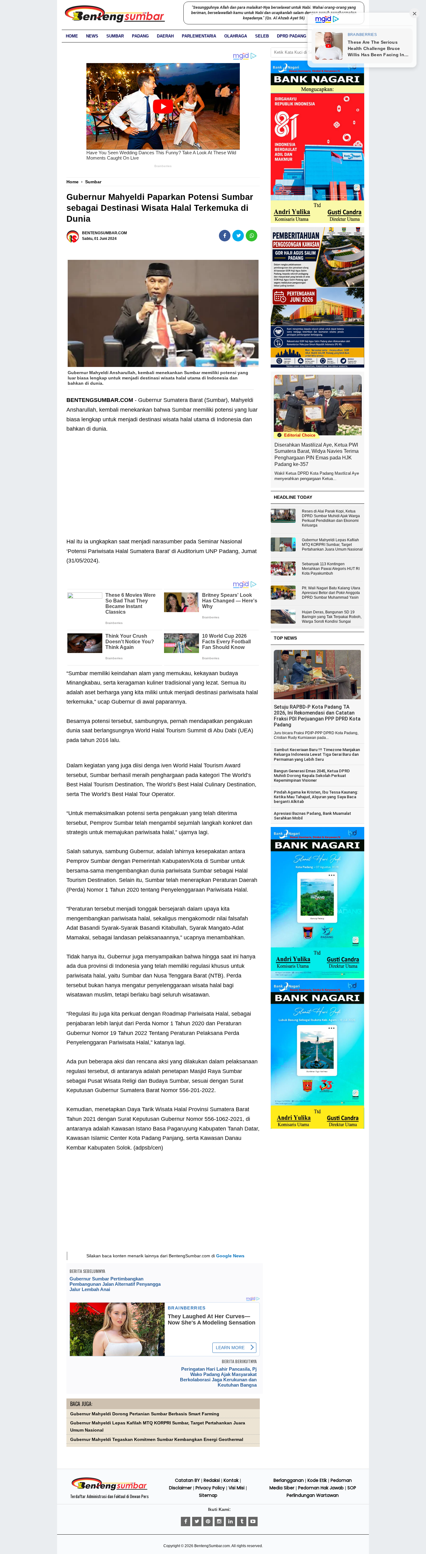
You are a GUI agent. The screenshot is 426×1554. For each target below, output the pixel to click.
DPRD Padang (291, 36)
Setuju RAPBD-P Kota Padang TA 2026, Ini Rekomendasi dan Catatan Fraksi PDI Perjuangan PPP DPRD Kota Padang (317, 716)
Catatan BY (187, 1480)
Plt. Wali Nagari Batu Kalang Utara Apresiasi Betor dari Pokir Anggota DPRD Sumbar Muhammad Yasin (331, 593)
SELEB (262, 36)
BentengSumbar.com (212, 1546)
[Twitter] (196, 1521)
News (92, 36)
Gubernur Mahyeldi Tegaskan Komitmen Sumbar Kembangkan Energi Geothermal (156, 1439)
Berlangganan (289, 1480)
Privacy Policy (210, 1488)
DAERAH (165, 36)
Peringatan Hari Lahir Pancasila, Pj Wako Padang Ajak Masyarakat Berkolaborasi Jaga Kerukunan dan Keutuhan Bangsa (218, 1377)
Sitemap (208, 1495)
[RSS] (253, 1521)
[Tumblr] (241, 1521)
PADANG (140, 36)
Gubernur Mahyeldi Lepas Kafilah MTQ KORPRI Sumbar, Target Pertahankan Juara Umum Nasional (332, 545)
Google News (230, 1255)
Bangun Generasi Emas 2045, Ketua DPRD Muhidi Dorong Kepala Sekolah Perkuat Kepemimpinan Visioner (312, 776)
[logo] (109, 1489)
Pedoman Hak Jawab (321, 1488)
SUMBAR (115, 36)
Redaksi (212, 1480)
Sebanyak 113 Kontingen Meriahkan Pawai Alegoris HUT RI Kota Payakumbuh (331, 569)
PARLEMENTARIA (199, 36)
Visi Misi (236, 1488)
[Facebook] (185, 1521)
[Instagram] (219, 1521)
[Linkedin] (230, 1521)
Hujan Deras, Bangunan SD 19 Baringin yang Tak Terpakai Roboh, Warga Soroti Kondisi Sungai (331, 617)
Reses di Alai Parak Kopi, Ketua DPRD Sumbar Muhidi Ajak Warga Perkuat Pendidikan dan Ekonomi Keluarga (331, 518)
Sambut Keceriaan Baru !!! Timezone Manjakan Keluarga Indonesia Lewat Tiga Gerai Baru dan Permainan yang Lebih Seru (317, 754)
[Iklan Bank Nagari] (317, 977)
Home (72, 36)
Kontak (231, 1480)
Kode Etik (317, 1480)
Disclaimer (180, 1488)
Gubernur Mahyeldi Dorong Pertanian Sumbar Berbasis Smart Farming (144, 1414)
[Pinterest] (208, 1521)
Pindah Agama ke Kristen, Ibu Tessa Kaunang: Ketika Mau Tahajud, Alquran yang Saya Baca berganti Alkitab (316, 797)
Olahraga (235, 36)
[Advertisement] (163, 480)
